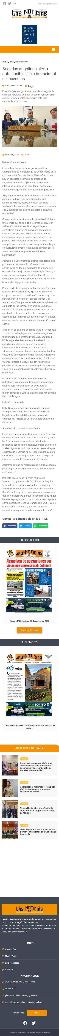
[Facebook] (4, 3)
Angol (31, 86)
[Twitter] (10, 3)
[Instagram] (15, 3)
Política (19, 86)
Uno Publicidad (45, 1032)
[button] (9, 525)
